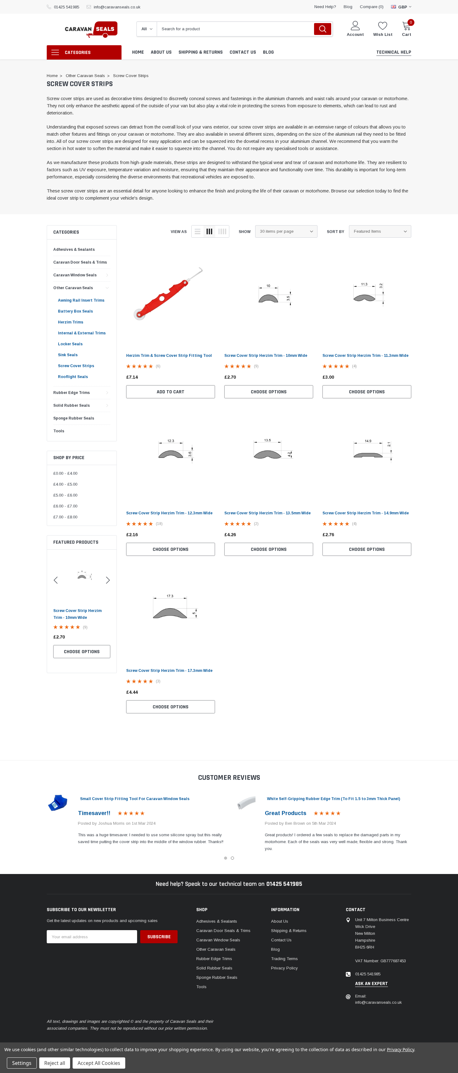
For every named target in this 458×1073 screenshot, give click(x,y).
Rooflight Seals (73, 377)
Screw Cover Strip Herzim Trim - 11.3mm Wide (365, 355)
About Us (279, 921)
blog (348, 7)
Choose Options (76, 651)
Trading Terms (284, 958)
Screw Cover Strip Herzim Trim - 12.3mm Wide (169, 513)
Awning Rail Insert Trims (81, 300)
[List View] (197, 231)
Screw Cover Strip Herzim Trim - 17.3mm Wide (169, 670)
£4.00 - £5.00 (65, 484)
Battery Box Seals (75, 311)
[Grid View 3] (209, 231)
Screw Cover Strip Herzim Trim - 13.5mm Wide (267, 513)
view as (179, 232)
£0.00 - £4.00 (65, 473)
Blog (275, 949)
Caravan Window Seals (75, 275)
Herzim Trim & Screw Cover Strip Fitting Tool (169, 355)
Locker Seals (70, 344)
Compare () (372, 6)
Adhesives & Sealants (74, 249)
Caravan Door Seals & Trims (80, 262)
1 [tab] (225, 858)
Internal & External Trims (82, 333)
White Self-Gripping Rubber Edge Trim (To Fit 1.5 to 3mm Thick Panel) (333, 799)
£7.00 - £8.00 (65, 517)
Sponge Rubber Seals (73, 418)
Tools (58, 431)
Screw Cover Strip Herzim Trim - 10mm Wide (265, 355)
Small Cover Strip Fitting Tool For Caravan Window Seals (134, 799)
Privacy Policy (284, 968)
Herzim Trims (70, 322)
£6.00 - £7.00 (65, 506)
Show (244, 232)
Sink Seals (68, 355)
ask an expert (371, 984)
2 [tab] (232, 858)
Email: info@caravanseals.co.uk (378, 999)
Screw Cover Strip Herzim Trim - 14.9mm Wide (365, 513)
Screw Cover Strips (76, 366)
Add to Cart (170, 392)
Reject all (54, 1063)
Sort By (335, 232)
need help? (325, 7)
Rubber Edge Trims (71, 393)
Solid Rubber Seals (71, 405)
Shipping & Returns (289, 930)
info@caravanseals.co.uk (117, 7)
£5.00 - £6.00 (65, 495)
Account (355, 34)
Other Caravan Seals (73, 288)
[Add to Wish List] (101, 637)
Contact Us (281, 940)
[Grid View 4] (222, 231)
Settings (21, 1063)
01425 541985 (66, 7)
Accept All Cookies (99, 1063)
